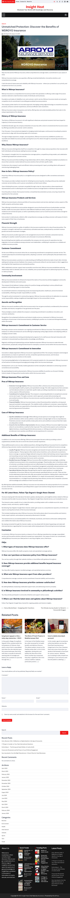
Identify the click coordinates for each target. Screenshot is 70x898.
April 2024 (4, 804)
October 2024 (5, 786)
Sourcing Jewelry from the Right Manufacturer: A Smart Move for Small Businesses (24, 753)
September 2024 (6, 789)
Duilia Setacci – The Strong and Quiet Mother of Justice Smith (18, 747)
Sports (3, 835)
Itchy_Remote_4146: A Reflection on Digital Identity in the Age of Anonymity (22, 741)
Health (4, 23)
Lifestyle (4, 832)
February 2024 (6, 810)
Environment (5, 823)
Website (4, 706)
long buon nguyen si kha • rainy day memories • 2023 (11, 637)
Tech (3, 838)
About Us (29, 1)
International (5, 829)
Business (4, 820)
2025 (20, 895)
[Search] (65, 15)
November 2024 (6, 783)
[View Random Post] (54, 1)
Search (4, 730)
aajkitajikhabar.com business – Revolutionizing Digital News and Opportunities (29, 867)
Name (4, 698)
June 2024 (4, 798)
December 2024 (6, 780)
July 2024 (4, 795)
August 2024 (5, 792)
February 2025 (6, 774)
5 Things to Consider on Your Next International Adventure (17, 744)
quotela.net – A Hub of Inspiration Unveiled (28, 853)
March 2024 (5, 807)
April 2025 (4, 768)
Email (38, 698)
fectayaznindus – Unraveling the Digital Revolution (28, 883)
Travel (3, 841)
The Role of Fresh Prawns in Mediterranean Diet (35, 637)
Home (17, 1)
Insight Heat (35, 7)
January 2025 (5, 777)
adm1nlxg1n (6, 34)
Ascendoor (41, 895)
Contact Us (23, 1)
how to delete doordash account (56, 637)
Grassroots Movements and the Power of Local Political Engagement (20, 750)
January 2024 (5, 813)
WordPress (55, 895)
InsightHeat (5, 855)
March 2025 (5, 771)
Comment (5, 675)
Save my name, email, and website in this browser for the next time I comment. (27, 714)
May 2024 (4, 801)
